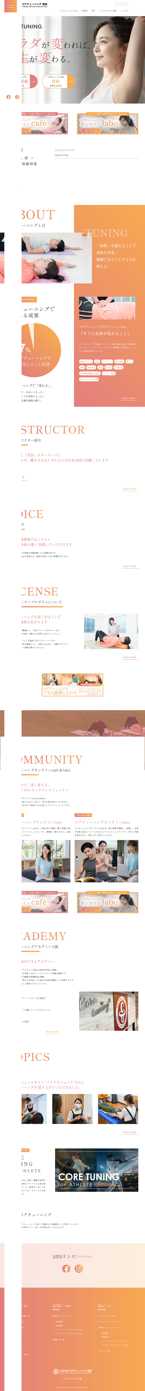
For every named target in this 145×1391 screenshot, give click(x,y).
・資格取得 (58, 1325)
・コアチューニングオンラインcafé (68, 1329)
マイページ (122, 4)
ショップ (124, 10)
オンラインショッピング (107, 1321)
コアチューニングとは (69, 10)
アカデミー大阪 (104, 1351)
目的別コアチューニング (62, 1316)
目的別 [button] (84, 10)
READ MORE (52, 404)
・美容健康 (58, 1321)
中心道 (79, 1378)
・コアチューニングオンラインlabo (68, 1333)
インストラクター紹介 (108, 10)
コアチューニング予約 (106, 1316)
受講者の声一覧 (58, 1339)
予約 (93, 10)
